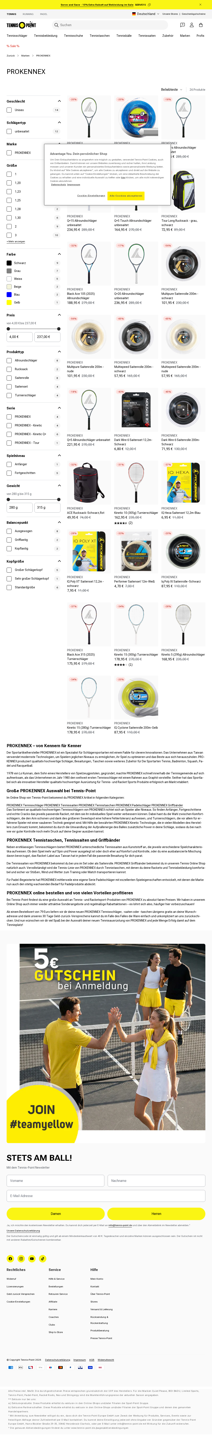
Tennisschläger (17, 35)
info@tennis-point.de (120, 1225)
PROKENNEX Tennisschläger (25, 805)
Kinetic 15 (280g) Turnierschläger (89, 727)
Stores (94, 1301)
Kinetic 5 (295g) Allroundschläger (183, 654)
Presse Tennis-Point (101, 1338)
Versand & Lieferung (101, 1309)
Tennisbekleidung (45, 35)
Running (28, 14)
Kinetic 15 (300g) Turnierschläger (136, 654)
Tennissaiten (147, 35)
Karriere (53, 1309)
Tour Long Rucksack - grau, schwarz (179, 223)
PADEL (43, 14)
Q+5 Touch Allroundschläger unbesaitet (133, 223)
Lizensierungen (15, 1286)
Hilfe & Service (56, 1278)
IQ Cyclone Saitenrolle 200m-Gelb (136, 727)
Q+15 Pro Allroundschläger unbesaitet (178, 150)
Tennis (11, 14)
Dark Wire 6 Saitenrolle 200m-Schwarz (180, 442)
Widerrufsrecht (106, 1359)
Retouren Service (58, 1294)
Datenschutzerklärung (57, 1359)
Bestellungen (56, 1286)
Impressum (79, 1359)
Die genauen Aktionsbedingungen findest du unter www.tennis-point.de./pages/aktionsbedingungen (69, 1428)
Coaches (54, 1317)
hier (123, 177)
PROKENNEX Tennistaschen (97, 805)
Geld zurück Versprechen (21, 1294)
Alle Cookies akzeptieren (126, 195)
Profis (200, 35)
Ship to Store (56, 1332)
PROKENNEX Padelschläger (133, 805)
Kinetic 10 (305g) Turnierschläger (136, 512)
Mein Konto (96, 1278)
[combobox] (110, 25)
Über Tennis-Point (100, 1294)
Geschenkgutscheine (193, 13)
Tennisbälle (124, 35)
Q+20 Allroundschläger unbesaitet (129, 296)
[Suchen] (56, 25)
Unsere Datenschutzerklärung (23, 1230)
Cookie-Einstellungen (18, 1301)
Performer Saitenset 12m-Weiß (134, 581)
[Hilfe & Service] (182, 24)
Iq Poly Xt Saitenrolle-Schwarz (181, 581)
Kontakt (94, 1286)
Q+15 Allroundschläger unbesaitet (82, 223)
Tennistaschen (100, 35)
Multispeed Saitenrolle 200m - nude (181, 369)
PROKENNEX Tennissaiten (61, 805)
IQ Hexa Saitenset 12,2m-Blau (180, 512)
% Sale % (13, 46)
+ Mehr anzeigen (16, 241)
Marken (185, 35)
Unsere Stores (170, 13)
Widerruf (11, 1278)
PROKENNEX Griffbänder (167, 805)
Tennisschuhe (73, 35)
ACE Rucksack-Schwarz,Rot (85, 512)
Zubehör (167, 35)
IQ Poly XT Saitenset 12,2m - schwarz (85, 584)
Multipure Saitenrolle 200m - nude (85, 369)
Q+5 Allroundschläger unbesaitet (88, 440)
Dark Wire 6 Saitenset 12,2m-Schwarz (133, 442)
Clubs (52, 1324)
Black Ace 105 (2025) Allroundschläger (81, 296)
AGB (91, 1359)
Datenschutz (58, 184)
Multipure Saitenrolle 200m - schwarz (179, 296)
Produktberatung (99, 1330)
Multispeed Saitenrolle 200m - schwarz (133, 369)
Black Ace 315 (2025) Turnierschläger (81, 657)
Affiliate (53, 1301)
